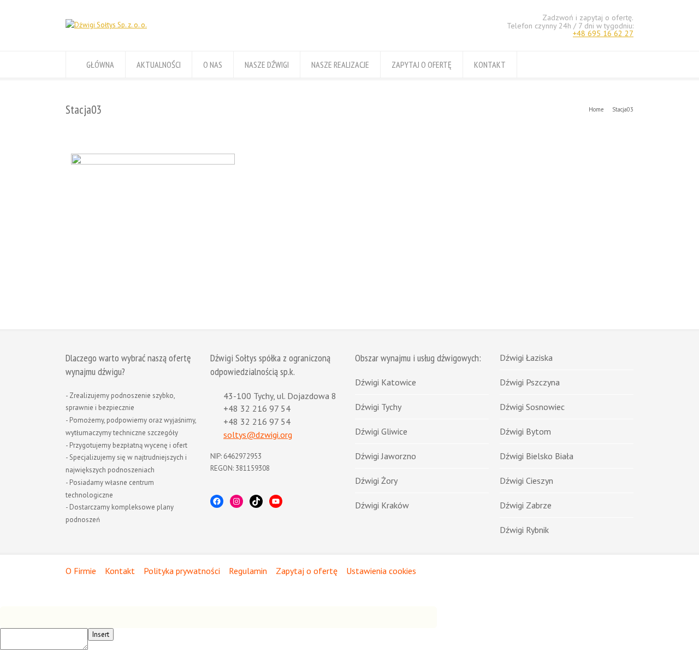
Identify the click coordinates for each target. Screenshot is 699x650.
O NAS (212, 64)
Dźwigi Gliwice (381, 431)
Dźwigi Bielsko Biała (536, 455)
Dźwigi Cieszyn (526, 480)
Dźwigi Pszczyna (530, 382)
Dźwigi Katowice (385, 382)
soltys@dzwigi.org (257, 434)
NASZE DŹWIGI (267, 64)
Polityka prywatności (182, 570)
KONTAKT (490, 64)
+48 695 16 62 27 (603, 33)
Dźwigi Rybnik (524, 529)
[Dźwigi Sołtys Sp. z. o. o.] (106, 25)
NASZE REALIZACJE (340, 64)
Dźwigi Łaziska (526, 357)
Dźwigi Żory (376, 480)
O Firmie (81, 570)
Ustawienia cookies (381, 570)
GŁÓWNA (100, 64)
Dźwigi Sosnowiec (532, 406)
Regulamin (248, 570)
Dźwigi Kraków (382, 505)
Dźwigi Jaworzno (385, 455)
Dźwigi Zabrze (526, 505)
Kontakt (120, 570)
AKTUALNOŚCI (159, 64)
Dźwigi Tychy (378, 406)
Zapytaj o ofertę (306, 570)
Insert (100, 634)
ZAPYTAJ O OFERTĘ (422, 64)
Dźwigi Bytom (525, 431)
